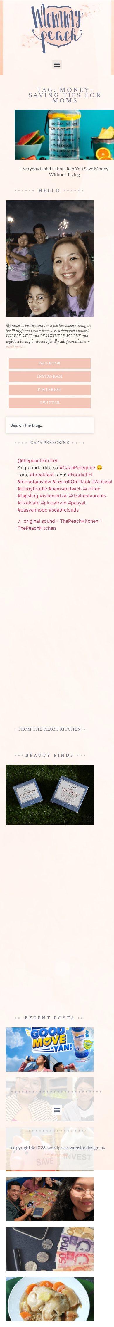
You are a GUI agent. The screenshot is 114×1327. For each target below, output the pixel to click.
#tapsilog (28, 496)
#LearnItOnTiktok (72, 482)
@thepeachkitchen (38, 460)
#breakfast (42, 474)
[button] (57, 64)
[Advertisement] (49, 630)
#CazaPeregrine (77, 467)
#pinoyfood (54, 503)
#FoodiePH (80, 474)
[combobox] (50, 425)
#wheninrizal (54, 496)
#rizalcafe (28, 503)
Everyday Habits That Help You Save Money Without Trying (64, 171)
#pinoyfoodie (32, 489)
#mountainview (34, 482)
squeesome (56, 1154)
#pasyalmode (32, 510)
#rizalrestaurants (87, 496)
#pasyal (76, 503)
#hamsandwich (65, 489)
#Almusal (102, 482)
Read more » (15, 346)
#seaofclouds (64, 510)
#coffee (91, 489)
